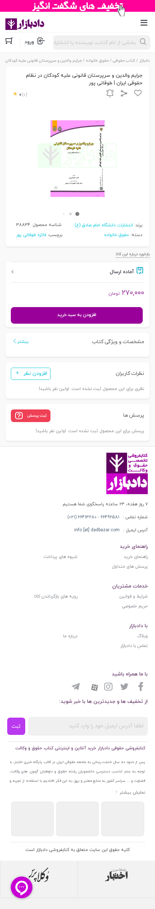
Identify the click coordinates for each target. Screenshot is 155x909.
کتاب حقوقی (124, 60)
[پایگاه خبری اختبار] (116, 875)
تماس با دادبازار (134, 646)
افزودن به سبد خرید (76, 315)
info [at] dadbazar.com (97, 530)
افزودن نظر (35, 373)
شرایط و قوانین (133, 596)
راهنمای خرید (136, 557)
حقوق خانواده (97, 60)
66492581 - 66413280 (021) (93, 517)
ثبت (16, 726)
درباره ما (70, 636)
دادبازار (144, 60)
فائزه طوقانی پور (31, 235)
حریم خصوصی (135, 606)
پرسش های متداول (130, 566)
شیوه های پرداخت (61, 557)
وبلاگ (142, 636)
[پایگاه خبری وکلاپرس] (39, 875)
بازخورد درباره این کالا (133, 254)
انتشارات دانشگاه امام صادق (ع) (104, 225)
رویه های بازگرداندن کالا (56, 596)
